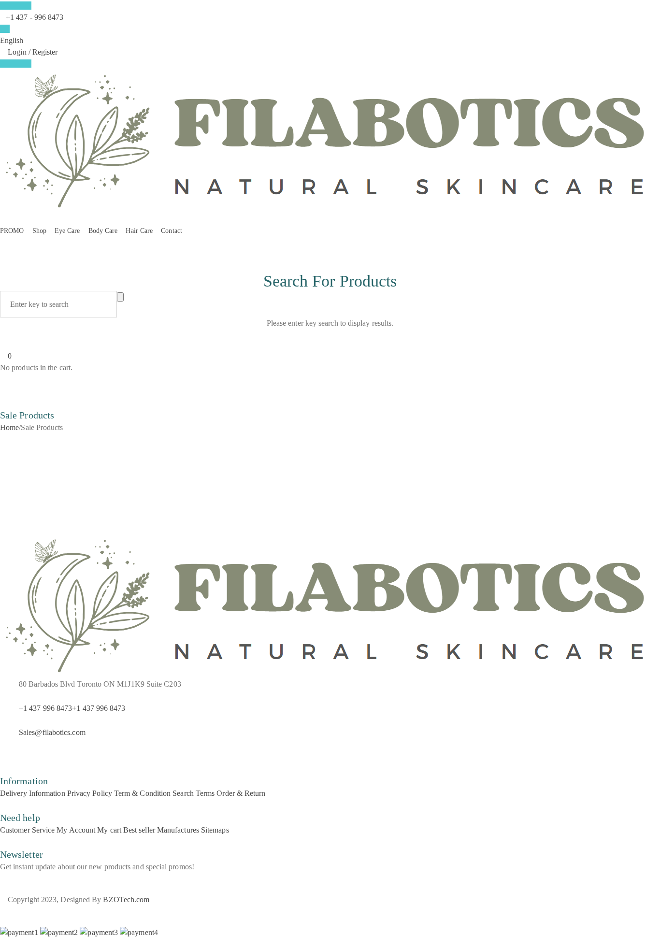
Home (9, 427)
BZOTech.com (126, 899)
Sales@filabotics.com (52, 732)
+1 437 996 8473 (45, 708)
